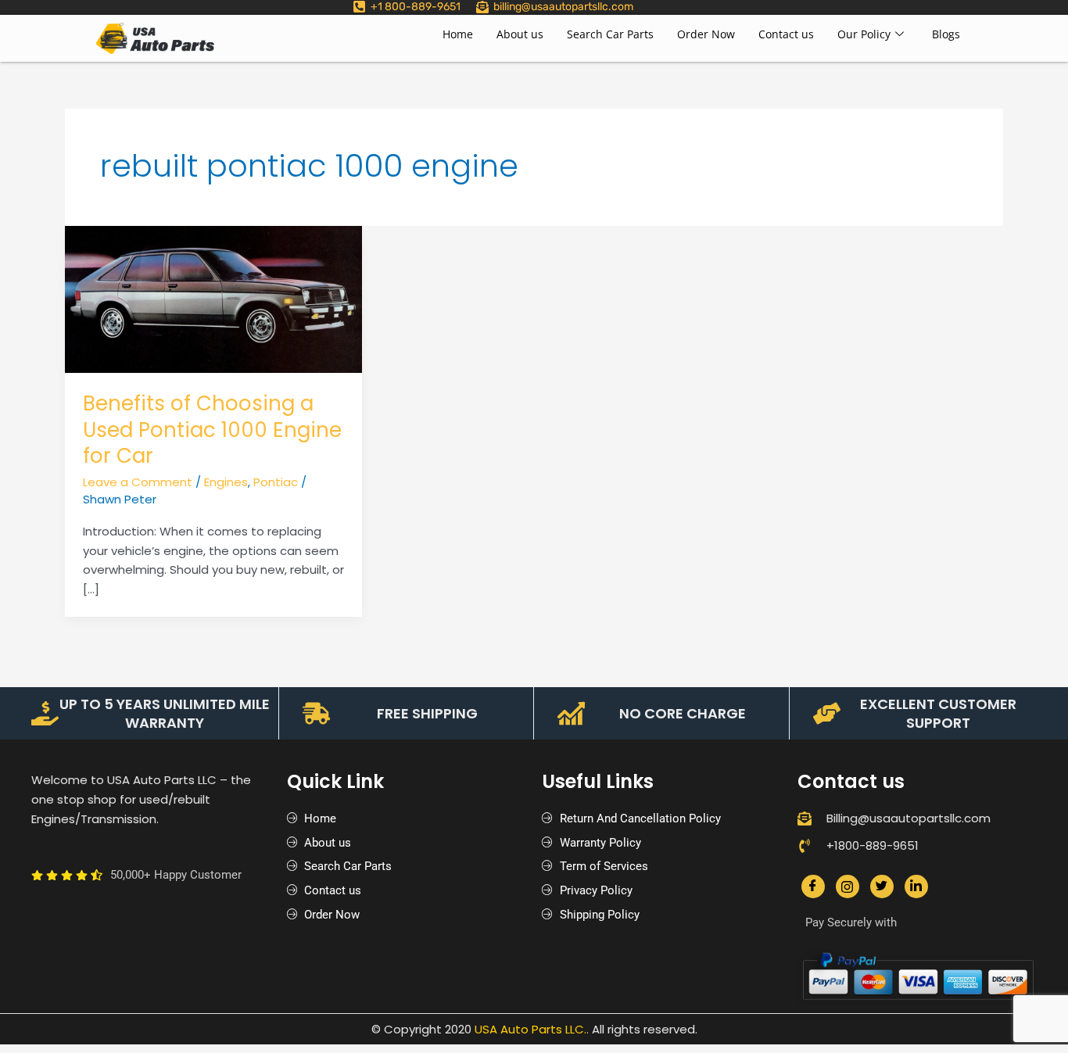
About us (519, 34)
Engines (226, 482)
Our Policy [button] (864, 34)
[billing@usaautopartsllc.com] (482, 7)
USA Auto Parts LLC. (530, 1029)
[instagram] (847, 886)
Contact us (786, 34)
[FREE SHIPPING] (316, 713)
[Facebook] (813, 886)
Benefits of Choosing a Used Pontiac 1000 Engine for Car (212, 430)
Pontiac (275, 482)
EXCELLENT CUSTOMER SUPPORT (938, 713)
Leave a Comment (137, 482)
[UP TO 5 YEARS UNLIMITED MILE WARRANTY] (45, 713)
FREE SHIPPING (427, 713)
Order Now (706, 34)
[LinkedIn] (916, 886)
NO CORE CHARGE (682, 713)
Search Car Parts (610, 34)
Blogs (946, 34)
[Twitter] (882, 886)
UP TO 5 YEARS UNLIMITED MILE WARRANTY (164, 713)
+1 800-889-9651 (416, 6)
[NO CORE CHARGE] (571, 713)
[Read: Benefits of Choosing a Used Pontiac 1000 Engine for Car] (213, 298)
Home (458, 34)
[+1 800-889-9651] (359, 6)
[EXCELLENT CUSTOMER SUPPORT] (826, 713)
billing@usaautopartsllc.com (563, 6)
